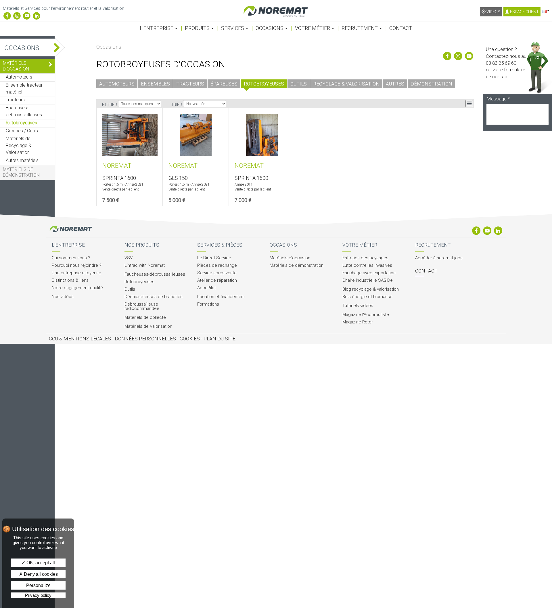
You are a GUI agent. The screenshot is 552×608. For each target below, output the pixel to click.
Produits (198, 28)
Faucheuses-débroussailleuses (154, 274)
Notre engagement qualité (77, 288)
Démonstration (431, 84)
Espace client (524, 11)
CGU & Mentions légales (80, 339)
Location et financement (221, 297)
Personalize (38, 585)
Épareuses (223, 84)
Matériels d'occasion (16, 66)
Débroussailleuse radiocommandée (141, 306)
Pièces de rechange (217, 265)
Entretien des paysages (365, 258)
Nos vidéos (63, 297)
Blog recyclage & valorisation (370, 289)
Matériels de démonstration (21, 172)
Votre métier (313, 28)
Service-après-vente (217, 273)
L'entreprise (157, 28)
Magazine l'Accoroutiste (365, 314)
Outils (298, 84)
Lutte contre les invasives (367, 265)
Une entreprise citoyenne (76, 273)
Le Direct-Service (214, 258)
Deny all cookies (40, 574)
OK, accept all (40, 562)
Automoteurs (19, 77)
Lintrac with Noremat (144, 265)
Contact (400, 28)
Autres (395, 84)
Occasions (270, 28)
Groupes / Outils (22, 131)
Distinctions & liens (70, 280)
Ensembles (155, 84)
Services (233, 28)
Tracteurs (15, 99)
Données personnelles (145, 339)
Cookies (190, 339)
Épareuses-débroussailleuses (24, 111)
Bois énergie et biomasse (367, 297)
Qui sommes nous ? (71, 258)
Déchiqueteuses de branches (153, 297)
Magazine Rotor (357, 322)
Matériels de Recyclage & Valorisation (18, 145)
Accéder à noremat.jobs (439, 258)
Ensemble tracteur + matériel (26, 88)
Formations (208, 304)
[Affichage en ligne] (469, 103)
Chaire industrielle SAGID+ (367, 280)
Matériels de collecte (145, 317)
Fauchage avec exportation (369, 273)
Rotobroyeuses (21, 122)
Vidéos (493, 11)
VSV (128, 258)
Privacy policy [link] (38, 595)
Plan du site (219, 339)
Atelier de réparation (217, 280)
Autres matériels (22, 160)
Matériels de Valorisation (148, 326)
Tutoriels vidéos (357, 306)
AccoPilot (206, 288)
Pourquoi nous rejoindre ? (76, 265)
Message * (498, 99)
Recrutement (360, 28)
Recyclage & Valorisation (346, 84)
